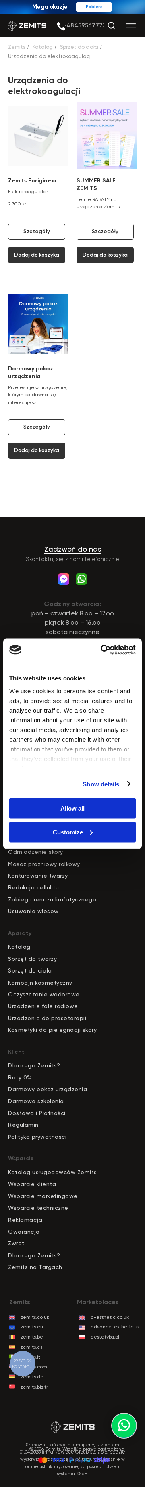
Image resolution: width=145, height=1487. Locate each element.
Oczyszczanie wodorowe (44, 994)
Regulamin (23, 1124)
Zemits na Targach (35, 1267)
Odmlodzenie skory (35, 852)
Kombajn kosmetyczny (40, 982)
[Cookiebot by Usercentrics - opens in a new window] (102, 649)
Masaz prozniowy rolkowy (44, 864)
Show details (101, 783)
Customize (68, 831)
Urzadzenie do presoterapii (47, 1018)
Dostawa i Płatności (37, 1113)
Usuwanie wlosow (33, 911)
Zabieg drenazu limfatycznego (52, 899)
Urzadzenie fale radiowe (43, 1006)
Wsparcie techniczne (38, 1208)
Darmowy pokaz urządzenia (47, 1089)
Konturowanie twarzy (38, 875)
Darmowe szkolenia (36, 1101)
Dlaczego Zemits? (34, 1065)
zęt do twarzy (37, 959)
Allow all (72, 808)
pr (14, 959)
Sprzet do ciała (79, 47)
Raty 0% (20, 1077)
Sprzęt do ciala (30, 970)
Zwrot (16, 1243)
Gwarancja (24, 1231)
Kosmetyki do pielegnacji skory (52, 1030)
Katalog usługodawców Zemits (52, 1172)
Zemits (16, 47)
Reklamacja (25, 1220)
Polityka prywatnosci (37, 1137)
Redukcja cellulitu (33, 887)
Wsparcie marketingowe (43, 1196)
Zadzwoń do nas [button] (72, 549)
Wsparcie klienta (32, 1184)
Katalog (43, 47)
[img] (61, 26)
